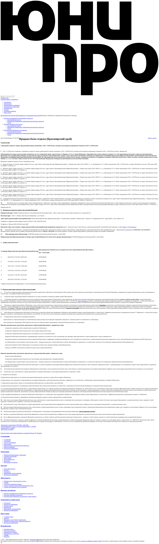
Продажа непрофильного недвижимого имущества (18, 118)
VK (36, 433)
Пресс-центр (5, 514)
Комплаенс (7, 461)
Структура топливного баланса (13, 484)
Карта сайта (10, 433)
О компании (5, 436)
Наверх (16, 433)
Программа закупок (9, 469)
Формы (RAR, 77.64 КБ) (8, 428)
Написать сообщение (24, 433)
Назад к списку (152, 138)
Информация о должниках (11, 533)
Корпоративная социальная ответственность (16, 445)
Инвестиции (7, 444)
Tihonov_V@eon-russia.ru (129, 227)
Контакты (3, 433)
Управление (5, 452)
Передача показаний (9, 530)
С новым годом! (8, 517)
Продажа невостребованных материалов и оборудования (20, 496)
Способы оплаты (9, 529)
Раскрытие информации (11, 504)
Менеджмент (7, 458)
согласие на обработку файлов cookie (91, 541)
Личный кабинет (9, 99)
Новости (6, 518)
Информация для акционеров (12, 509)
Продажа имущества (11, 115)
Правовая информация (36, 539)
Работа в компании (9, 447)
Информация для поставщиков (12, 473)
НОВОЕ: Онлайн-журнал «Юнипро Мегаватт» (17, 521)
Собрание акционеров (10, 456)
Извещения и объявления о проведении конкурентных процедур (25, 121)
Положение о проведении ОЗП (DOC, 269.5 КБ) (14, 425)
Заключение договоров (10, 532)
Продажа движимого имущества (13, 124)
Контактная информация (11, 448)
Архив (9, 123)
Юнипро (3, 115)
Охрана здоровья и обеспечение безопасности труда (18, 485)
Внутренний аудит (9, 459)
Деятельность (5, 478)
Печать (32, 433)
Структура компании (10, 442)
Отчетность (7, 503)
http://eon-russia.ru (83, 301)
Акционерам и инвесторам (10, 500)
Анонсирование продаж (14, 120)
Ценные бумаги (8, 506)
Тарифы (6, 482)
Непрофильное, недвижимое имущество (28, 115)
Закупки (4, 465)
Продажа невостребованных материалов (15, 130)
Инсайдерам (7, 507)
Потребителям (6, 526)
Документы (7, 441)
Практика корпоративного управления (15, 455)
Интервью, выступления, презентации (15, 519)
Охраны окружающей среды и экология (15, 487)
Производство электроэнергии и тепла (15, 481)
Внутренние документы (11, 462)
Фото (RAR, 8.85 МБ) (7, 429)
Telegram (39, 433)
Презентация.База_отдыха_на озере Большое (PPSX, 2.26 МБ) (18, 426)
